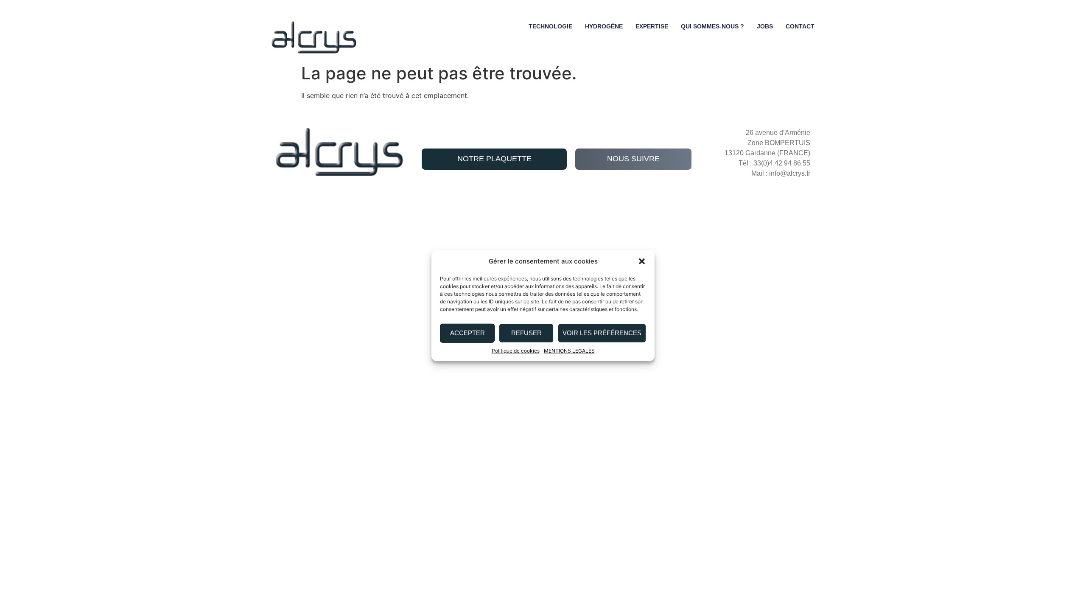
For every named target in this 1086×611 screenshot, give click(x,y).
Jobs (765, 26)
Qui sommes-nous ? (712, 26)
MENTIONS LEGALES (569, 350)
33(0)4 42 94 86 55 (781, 163)
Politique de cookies (516, 350)
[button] (642, 261)
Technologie (550, 26)
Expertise (651, 26)
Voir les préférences (602, 332)
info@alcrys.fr (789, 173)
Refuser (526, 332)
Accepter (467, 332)
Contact (800, 26)
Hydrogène (604, 26)
